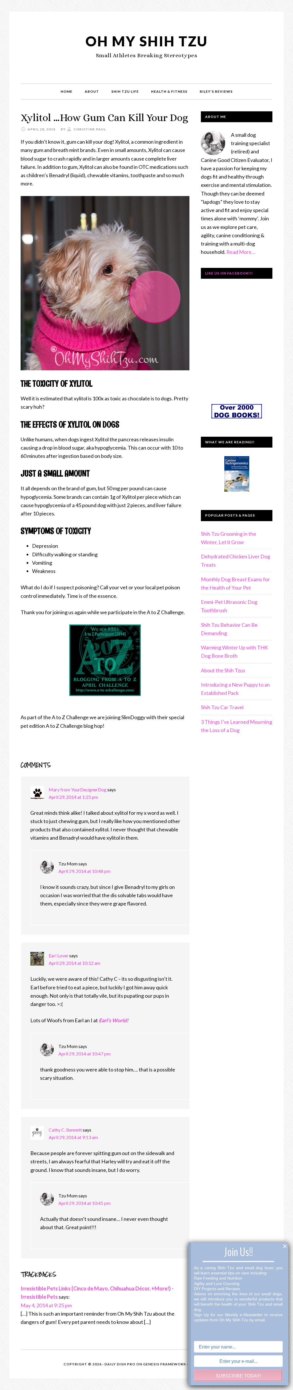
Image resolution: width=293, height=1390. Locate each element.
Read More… (240, 252)
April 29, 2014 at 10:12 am (74, 963)
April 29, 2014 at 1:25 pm (73, 797)
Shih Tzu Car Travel (222, 707)
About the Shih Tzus (223, 670)
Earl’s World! (113, 1020)
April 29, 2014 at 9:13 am (73, 1137)
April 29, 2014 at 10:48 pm (84, 871)
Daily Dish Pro (119, 1364)
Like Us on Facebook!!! (229, 273)
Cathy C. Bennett (65, 1129)
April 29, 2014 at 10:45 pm (84, 1203)
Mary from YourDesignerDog (77, 789)
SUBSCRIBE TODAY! (238, 1375)
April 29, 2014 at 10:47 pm (84, 1053)
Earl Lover (58, 955)
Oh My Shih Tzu (147, 41)
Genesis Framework (164, 1364)
